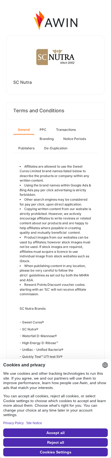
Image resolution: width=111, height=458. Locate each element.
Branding (47, 139)
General (24, 130)
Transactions (66, 130)
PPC (43, 130)
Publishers (26, 148)
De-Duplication (55, 148)
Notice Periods (74, 139)
